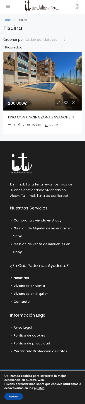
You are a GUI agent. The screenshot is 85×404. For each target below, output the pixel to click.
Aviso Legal (23, 327)
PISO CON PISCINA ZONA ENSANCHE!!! (41, 117)
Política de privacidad (32, 343)
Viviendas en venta (29, 286)
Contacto (22, 301)
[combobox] (45, 39)
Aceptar (14, 396)
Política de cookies (29, 335)
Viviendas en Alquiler (31, 293)
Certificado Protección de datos (40, 351)
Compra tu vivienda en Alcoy (37, 220)
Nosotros (21, 278)
